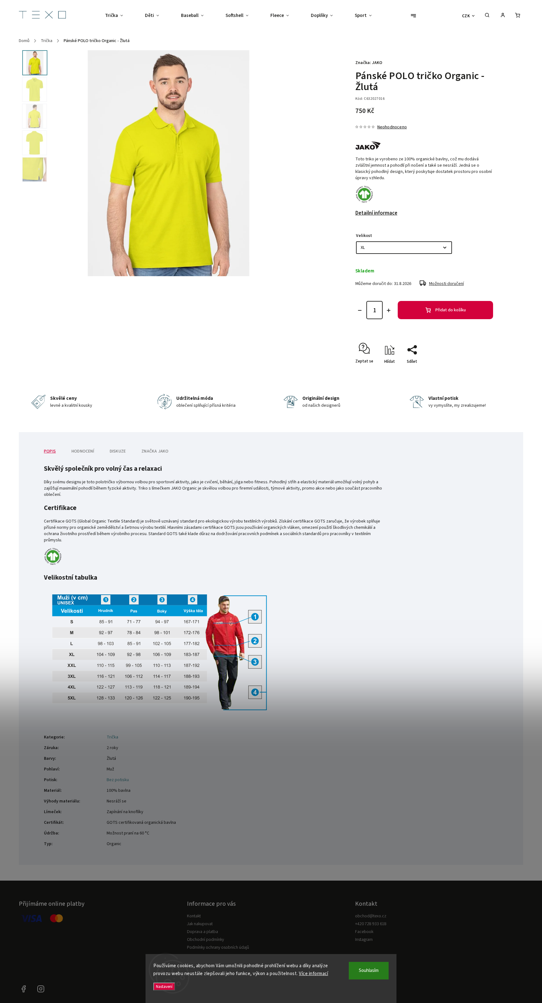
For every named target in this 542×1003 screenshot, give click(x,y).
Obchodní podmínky (205, 939)
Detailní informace (376, 213)
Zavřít (473, 372)
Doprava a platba (202, 932)
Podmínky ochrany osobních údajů (218, 947)
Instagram (364, 939)
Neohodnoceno (392, 127)
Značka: (368, 63)
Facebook (364, 932)
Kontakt (194, 916)
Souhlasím (369, 970)
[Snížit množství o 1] (360, 310)
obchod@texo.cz (370, 916)
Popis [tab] (50, 451)
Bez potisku (118, 780)
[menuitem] (119, 15)
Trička (112, 737)
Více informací (313, 973)
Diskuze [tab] (118, 451)
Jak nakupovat (200, 924)
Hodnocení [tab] (83, 451)
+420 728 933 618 (370, 924)
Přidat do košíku (450, 310)
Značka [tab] (154, 451)
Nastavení (164, 987)
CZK (466, 16)
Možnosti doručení (446, 284)
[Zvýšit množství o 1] (388, 310)
